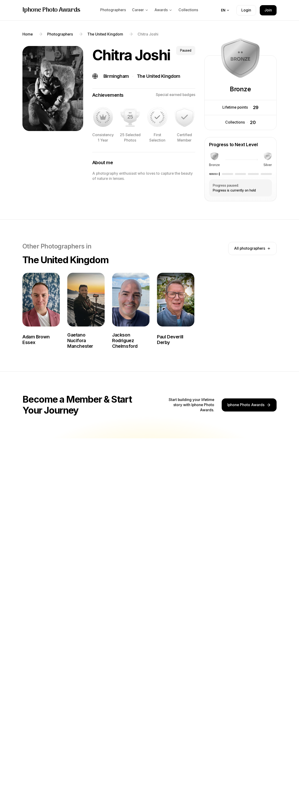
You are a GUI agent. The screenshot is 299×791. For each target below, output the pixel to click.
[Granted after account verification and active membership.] (184, 117)
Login (246, 10)
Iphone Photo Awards (51, 10)
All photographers (249, 248)
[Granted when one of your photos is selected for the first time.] (157, 117)
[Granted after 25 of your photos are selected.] (130, 117)
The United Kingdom (158, 76)
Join (268, 10)
